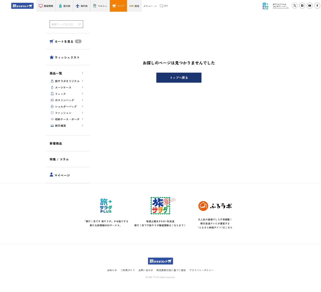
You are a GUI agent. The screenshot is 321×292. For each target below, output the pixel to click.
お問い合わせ (145, 270)
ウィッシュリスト (67, 57)
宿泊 (137, 6)
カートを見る (64, 41)
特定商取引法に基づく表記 (171, 270)
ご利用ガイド (127, 270)
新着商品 (56, 143)
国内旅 (66, 6)
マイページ (62, 175)
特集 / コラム (59, 159)
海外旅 (84, 6)
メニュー (148, 6)
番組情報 (48, 6)
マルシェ (102, 6)
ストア (120, 6)
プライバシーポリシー (201, 270)
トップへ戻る (179, 77)
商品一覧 (56, 73)
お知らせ (112, 270)
